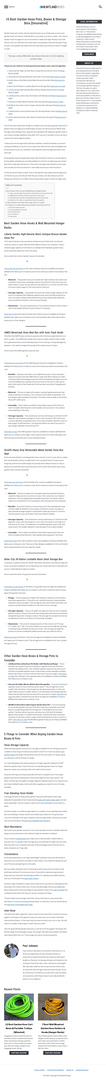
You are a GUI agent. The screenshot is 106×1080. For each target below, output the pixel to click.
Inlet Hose (13, 216)
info (40, 59)
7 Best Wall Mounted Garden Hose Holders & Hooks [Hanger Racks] (53, 1028)
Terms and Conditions (55, 1070)
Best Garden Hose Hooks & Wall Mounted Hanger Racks (26, 191)
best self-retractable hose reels (20, 905)
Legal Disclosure (82, 1070)
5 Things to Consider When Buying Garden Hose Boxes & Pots (28, 205)
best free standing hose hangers (37, 821)
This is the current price (13, 269)
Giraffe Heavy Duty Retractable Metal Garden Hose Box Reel (29, 198)
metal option (21, 839)
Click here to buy (10, 314)
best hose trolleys (31, 879)
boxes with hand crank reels (48, 800)
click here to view (58, 77)
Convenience (14, 214)
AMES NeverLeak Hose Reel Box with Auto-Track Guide (27, 195)
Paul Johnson (30, 945)
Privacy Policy (39, 1070)
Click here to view (20, 720)
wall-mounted (58, 890)
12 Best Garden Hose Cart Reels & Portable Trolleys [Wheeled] (19, 1028)
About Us (69, 1070)
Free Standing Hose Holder (18, 210)
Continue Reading (19, 1053)
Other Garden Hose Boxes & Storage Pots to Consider (26, 202)
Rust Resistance (15, 212)
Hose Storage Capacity (17, 207)
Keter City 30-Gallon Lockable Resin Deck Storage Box (27, 200)
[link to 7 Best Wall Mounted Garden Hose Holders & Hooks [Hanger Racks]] (53, 1007)
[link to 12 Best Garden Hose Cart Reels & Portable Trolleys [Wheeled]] (19, 1007)
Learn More (89, 54)
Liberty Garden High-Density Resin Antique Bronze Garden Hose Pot (31, 193)
